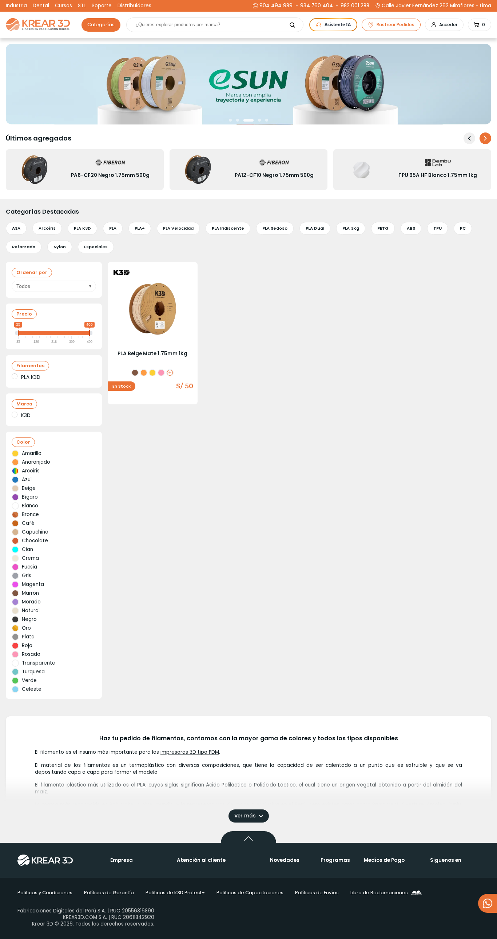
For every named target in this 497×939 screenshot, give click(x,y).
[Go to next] (485, 138)
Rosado (31, 654)
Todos (23, 286)
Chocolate (35, 540)
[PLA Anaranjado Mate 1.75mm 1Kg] (143, 372)
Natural (31, 610)
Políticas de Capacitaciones (249, 893)
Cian (27, 549)
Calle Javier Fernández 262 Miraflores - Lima (436, 6)
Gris (26, 575)
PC (463, 228)
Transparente (38, 662)
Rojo (27, 645)
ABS (411, 228)
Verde (29, 680)
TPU (437, 228)
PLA (112, 228)
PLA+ (140, 228)
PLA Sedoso (274, 228)
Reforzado (23, 247)
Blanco (30, 505)
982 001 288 (354, 6)
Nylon (59, 247)
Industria (16, 6)
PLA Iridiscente (228, 228)
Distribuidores (134, 6)
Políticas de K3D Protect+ (175, 893)
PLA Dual (315, 228)
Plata (28, 636)
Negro (29, 619)
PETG (383, 228)
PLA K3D (82, 228)
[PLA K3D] (14, 376)
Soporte (102, 6)
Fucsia (29, 566)
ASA (16, 228)
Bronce (30, 514)
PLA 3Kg (350, 228)
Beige (29, 488)
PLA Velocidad (178, 228)
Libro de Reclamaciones (379, 893)
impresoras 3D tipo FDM (189, 752)
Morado (31, 601)
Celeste (31, 689)
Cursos (63, 6)
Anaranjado (36, 462)
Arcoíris (47, 228)
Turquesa (33, 671)
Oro (26, 628)
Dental (41, 6)
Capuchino (35, 531)
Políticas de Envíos (317, 893)
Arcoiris (31, 470)
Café (28, 523)
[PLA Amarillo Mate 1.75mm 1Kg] (152, 372)
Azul (27, 479)
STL (82, 6)
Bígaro (30, 497)
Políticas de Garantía (109, 893)
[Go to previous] (469, 138)
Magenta (33, 584)
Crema (30, 558)
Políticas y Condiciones (44, 893)
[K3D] (14, 414)
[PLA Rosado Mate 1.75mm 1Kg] (161, 372)
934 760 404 (315, 6)
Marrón (30, 593)
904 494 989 (276, 6)
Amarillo (31, 453)
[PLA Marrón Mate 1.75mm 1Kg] (135, 372)
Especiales (96, 247)
